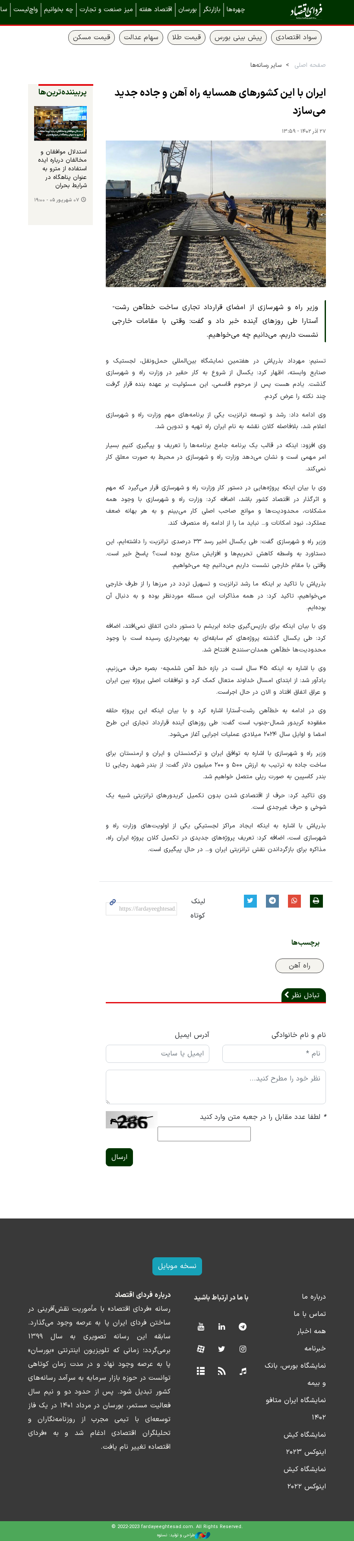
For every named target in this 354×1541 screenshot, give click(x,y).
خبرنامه (315, 1349)
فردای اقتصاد (293, 12)
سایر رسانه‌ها (265, 65)
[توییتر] (221, 1350)
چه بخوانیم (58, 10)
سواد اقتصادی (296, 37)
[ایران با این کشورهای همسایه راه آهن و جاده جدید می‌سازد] (216, 214)
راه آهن (299, 966)
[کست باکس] (242, 1372)
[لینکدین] (221, 1327)
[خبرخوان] (221, 1372)
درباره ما (314, 1297)
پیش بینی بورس (238, 37)
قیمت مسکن (91, 37)
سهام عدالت (141, 37)
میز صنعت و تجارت (106, 10)
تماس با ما (310, 1314)
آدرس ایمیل (192, 1035)
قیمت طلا (186, 37)
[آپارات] (200, 1350)
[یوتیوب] (200, 1327)
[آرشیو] (200, 1372)
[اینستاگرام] (242, 1350)
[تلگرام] (242, 1327)
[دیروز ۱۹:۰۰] (60, 123)
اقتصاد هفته (155, 10)
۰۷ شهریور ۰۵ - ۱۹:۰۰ (56, 200)
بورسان (187, 10)
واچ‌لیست (25, 10)
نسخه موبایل (177, 1266)
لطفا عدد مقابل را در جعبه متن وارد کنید (263, 1117)
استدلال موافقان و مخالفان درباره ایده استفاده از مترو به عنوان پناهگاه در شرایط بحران (62, 169)
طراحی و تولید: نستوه (176, 1535)
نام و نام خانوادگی (299, 1035)
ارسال (119, 1157)
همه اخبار (311, 1331)
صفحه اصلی (310, 65)
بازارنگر (212, 10)
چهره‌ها (236, 10)
